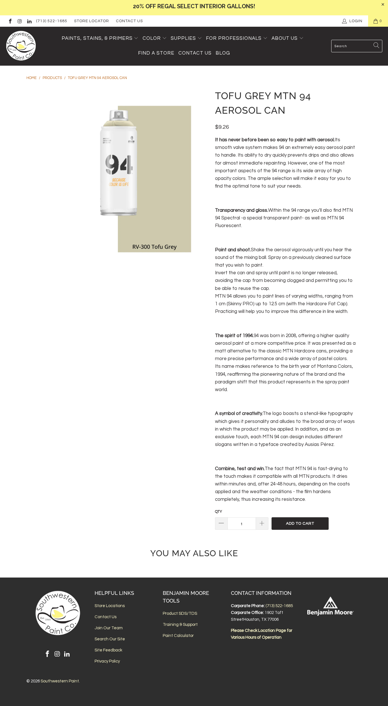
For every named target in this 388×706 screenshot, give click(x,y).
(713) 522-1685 (51, 21)
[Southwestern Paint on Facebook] (10, 21)
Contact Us (129, 21)
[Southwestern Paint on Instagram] (19, 21)
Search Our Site (110, 639)
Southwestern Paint (60, 681)
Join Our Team (109, 628)
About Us (285, 38)
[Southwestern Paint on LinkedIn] (29, 21)
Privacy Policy (107, 661)
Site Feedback (108, 650)
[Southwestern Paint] (21, 46)
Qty (218, 512)
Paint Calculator (178, 636)
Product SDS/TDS (180, 613)
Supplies (183, 38)
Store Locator (91, 21)
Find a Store (156, 53)
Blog (223, 53)
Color (152, 38)
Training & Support (180, 624)
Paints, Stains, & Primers (97, 38)
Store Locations (110, 606)
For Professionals (234, 38)
